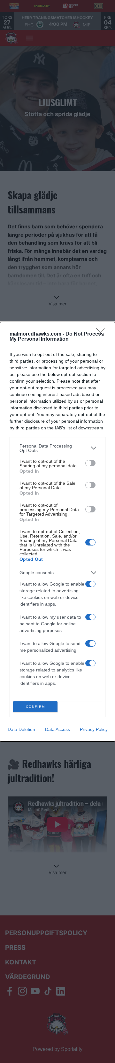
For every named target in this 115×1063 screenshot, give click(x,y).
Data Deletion (21, 729)
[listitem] (57, 448)
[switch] (90, 463)
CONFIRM (35, 706)
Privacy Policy (94, 729)
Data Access (57, 729)
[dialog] (57, 531)
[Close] (102, 334)
